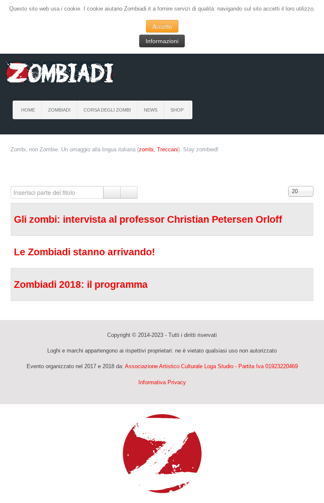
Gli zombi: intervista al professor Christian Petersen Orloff (148, 219)
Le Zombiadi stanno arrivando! (84, 251)
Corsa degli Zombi (107, 109)
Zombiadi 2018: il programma (81, 284)
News (150, 109)
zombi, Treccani (158, 149)
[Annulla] (129, 192)
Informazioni (162, 41)
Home (28, 109)
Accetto (162, 26)
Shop (177, 109)
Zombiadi (59, 109)
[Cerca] (112, 192)
